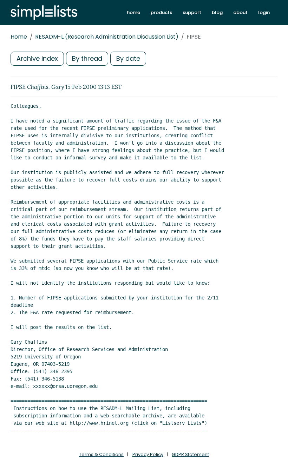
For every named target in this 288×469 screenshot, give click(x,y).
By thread (87, 58)
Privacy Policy (147, 454)
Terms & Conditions (101, 454)
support (192, 12)
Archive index (37, 58)
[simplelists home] (44, 12)
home (133, 12)
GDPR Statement (190, 454)
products (161, 12)
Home (19, 37)
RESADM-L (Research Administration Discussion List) (106, 37)
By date (128, 58)
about (240, 12)
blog (217, 12)
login (264, 12)
